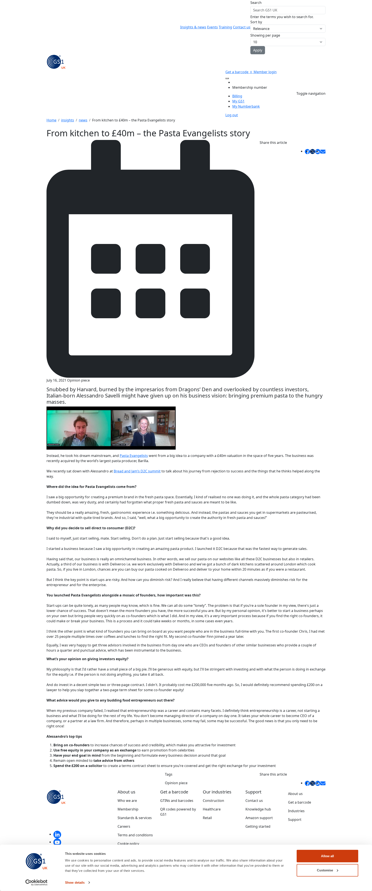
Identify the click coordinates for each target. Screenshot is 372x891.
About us (295, 793)
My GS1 (238, 101)
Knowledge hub (258, 809)
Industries (296, 811)
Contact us (241, 27)
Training (225, 27)
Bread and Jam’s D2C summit (137, 471)
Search (256, 2)
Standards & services (135, 817)
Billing (237, 96)
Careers (124, 826)
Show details (75, 882)
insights (67, 120)
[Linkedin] (57, 834)
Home (51, 120)
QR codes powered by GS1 (178, 812)
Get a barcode (237, 72)
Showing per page (265, 35)
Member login (265, 72)
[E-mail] (323, 151)
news (83, 120)
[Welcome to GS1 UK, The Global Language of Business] (56, 61)
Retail (207, 817)
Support (294, 819)
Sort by (256, 22)
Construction (213, 800)
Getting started (257, 826)
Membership (128, 809)
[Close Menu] (227, 78)
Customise (325, 870)
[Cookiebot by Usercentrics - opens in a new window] (36, 882)
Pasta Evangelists (134, 455)
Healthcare (212, 809)
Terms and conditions (135, 835)
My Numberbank (246, 106)
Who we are (127, 800)
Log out (231, 115)
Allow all (327, 856)
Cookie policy (128, 843)
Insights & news (193, 27)
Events (212, 27)
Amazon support (259, 817)
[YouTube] (57, 842)
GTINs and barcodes (176, 800)
